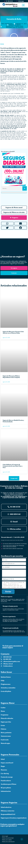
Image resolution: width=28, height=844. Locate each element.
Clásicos (3, 729)
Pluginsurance (5, 684)
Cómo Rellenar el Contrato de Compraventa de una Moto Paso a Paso (12, 466)
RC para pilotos (6, 788)
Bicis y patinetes (6, 732)
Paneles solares (6, 780)
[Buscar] (24, 188)
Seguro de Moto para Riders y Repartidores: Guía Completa (11, 376)
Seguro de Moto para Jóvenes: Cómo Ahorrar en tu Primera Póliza (13, 332)
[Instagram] (22, 839)
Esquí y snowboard (7, 763)
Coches (3, 707)
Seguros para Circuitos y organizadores (13, 818)
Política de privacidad (8, 838)
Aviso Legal (5, 836)
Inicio (2, 44)
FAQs (2, 680)
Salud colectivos (6, 807)
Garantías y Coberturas (14, 26)
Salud (3, 759)
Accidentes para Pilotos (8, 784)
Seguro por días (6, 722)
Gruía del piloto (6, 691)
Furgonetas (4, 715)
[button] (7, 223)
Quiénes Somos (6, 677)
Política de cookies (7, 840)
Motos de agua (5, 743)
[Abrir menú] (23, 5)
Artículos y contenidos (8, 688)
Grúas (3, 725)
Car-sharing (5, 773)
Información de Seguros (14, 27)
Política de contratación (8, 841)
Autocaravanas (6, 736)
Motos (3, 711)
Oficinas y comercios (7, 811)
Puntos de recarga (7, 777)
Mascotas (4, 770)
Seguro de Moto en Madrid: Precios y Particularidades (13, 420)
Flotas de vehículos (7, 718)
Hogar (3, 766)
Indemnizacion (6, 791)
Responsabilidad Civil (8, 814)
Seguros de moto (14, 17)
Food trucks (5, 740)
